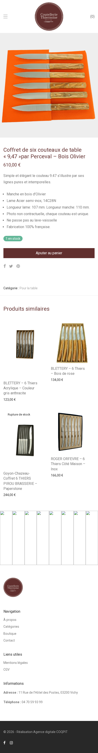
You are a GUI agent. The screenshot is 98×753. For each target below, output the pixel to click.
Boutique (9, 633)
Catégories (11, 626)
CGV (6, 669)
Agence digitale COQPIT (50, 732)
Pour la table (29, 288)
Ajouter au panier (49, 253)
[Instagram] (11, 742)
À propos (9, 620)
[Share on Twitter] (11, 266)
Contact (9, 640)
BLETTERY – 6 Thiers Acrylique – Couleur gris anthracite (20, 388)
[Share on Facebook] (4, 266)
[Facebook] (4, 742)
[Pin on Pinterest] (18, 266)
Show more (9, 399)
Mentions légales (15, 663)
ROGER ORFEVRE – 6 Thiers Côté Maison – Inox (68, 464)
